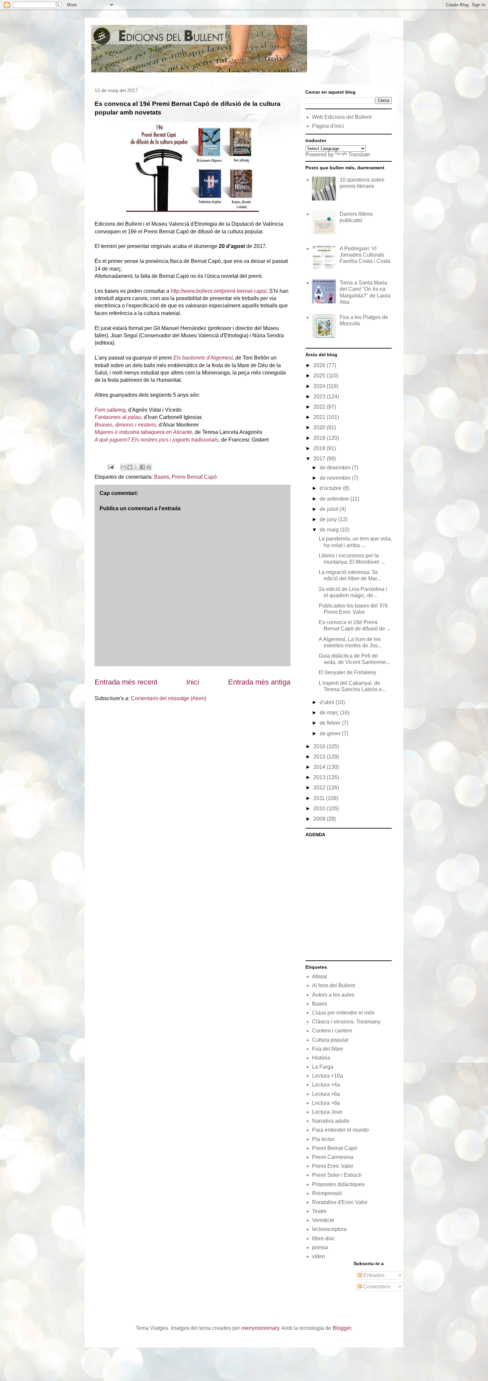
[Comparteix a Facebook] (142, 467)
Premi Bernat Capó (194, 477)
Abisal (319, 976)
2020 (320, 427)
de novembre (336, 478)
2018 (320, 448)
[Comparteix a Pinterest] (148, 467)
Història (321, 1058)
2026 (320, 365)
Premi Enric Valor (332, 1166)
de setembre (335, 499)
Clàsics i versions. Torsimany (346, 1021)
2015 (320, 757)
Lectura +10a (327, 1076)
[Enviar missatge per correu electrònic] (110, 466)
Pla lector (323, 1139)
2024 (320, 386)
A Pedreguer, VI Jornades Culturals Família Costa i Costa (365, 255)
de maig (330, 529)
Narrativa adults (330, 1121)
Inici (192, 682)
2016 (320, 746)
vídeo (318, 1256)
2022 (320, 407)
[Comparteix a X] (136, 467)
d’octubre (331, 488)
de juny (329, 519)
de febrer (331, 723)
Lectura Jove (327, 1112)
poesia (320, 1247)
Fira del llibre (327, 1049)
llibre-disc (323, 1238)
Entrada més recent (126, 682)
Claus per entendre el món (343, 1012)
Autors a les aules (333, 995)
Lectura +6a (326, 1094)
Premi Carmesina (332, 1157)
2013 (320, 777)
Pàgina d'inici (328, 126)
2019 (320, 438)
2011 (319, 798)
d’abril (328, 702)
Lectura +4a (326, 1085)
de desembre (336, 467)
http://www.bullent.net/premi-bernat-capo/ (219, 291)
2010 (320, 808)
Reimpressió (327, 1193)
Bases (161, 477)
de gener (331, 733)
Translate (359, 154)
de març (330, 712)
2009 (320, 819)
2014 (320, 767)
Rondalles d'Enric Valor (339, 1202)
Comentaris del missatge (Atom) (168, 698)
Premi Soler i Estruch (337, 1175)
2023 (320, 396)
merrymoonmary (260, 1328)
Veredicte (323, 1220)
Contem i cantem (332, 1030)
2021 (320, 417)
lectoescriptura (329, 1229)
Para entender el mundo (340, 1130)
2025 (320, 375)
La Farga (322, 1067)
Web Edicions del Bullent (341, 117)
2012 (320, 787)
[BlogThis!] (129, 467)
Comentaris (376, 1286)
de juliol (330, 509)
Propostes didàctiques (338, 1184)
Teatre (319, 1211)
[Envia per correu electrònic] (123, 467)
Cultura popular (330, 1040)
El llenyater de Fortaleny (347, 672)
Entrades (373, 1275)
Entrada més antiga (259, 682)
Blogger (342, 1328)
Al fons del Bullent (333, 985)
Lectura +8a (326, 1103)
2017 (320, 458)
